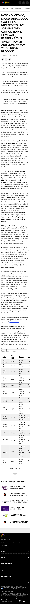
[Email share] (9, 59)
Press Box (12, 587)
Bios (12, 8)
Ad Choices (18, 587)
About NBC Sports (19, 8)
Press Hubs (5, 8)
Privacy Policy (25, 587)
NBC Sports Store (5, 587)
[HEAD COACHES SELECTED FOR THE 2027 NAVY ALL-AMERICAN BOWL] (5, 501)
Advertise (3, 586)
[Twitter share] (6, 59)
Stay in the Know (5, 539)
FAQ (21, 586)
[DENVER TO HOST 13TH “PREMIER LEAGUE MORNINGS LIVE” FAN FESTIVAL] (5, 488)
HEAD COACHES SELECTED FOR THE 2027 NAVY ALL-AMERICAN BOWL (19, 501)
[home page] (6, 2)
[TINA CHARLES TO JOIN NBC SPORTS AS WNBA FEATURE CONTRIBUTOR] (5, 522)
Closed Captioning (15, 586)
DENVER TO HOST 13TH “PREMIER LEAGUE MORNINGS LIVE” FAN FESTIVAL (17, 487)
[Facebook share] (2, 59)
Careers (8, 586)
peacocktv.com (14, 322)
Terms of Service (22, 588)
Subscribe (4, 545)
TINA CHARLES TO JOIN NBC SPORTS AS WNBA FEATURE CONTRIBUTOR (19, 522)
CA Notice (15, 588)
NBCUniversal (10, 591)
